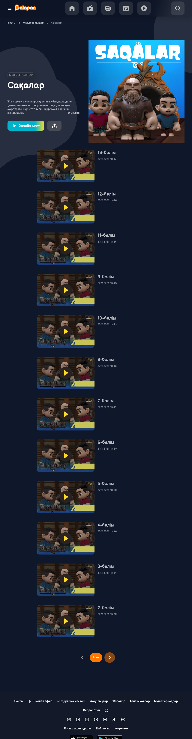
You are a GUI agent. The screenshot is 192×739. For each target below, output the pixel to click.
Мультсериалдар (33, 22)
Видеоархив (91, 710)
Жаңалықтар (99, 701)
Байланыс (103, 728)
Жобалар (118, 701)
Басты (11, 22)
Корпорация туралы (78, 728)
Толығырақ (73, 112)
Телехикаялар (140, 701)
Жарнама (121, 728)
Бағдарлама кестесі (71, 701)
